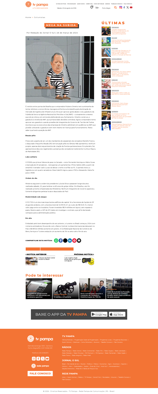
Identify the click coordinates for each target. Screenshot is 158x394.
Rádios (80, 377)
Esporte (123, 364)
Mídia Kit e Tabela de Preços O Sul (87, 368)
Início (63, 377)
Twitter (127, 7)
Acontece (116, 364)
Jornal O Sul (97, 377)
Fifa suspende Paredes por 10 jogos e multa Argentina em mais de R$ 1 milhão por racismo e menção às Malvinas (121, 53)
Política (89, 364)
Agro (109, 364)
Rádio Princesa (78, 353)
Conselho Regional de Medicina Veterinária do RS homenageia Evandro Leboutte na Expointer (120, 32)
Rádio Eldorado (67, 353)
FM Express (99, 353)
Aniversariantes (114, 366)
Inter (70, 366)
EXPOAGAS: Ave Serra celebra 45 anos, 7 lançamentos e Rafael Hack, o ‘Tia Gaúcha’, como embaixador (121, 74)
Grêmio (64, 366)
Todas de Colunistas (57, 249)
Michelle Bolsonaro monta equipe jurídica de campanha (121, 62)
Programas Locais (105, 340)
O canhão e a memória (62, 297)
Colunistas (39, 17)
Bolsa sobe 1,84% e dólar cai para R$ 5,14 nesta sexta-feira (121, 93)
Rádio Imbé (87, 355)
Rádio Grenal (77, 351)
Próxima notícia (83, 254)
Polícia (96, 364)
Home (28, 17)
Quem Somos (81, 3)
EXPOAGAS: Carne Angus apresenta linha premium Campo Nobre (120, 105)
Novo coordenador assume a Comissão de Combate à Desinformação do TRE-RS (92, 295)
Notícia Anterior (36, 254)
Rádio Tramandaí (110, 353)
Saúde (86, 366)
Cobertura (89, 3)
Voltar (33, 249)
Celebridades (78, 366)
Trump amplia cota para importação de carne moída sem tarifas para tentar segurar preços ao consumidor (121, 84)
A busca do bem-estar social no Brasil (46, 258)
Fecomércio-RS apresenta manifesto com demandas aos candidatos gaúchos (38, 295)
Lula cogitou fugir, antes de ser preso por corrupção (72, 259)
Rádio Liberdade (120, 351)
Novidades (105, 377)
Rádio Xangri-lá (76, 355)
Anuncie (107, 3)
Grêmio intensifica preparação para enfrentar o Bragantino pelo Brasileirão (121, 42)
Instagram (120, 7)
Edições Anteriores (68, 368)
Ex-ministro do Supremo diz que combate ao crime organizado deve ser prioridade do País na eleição (121, 116)
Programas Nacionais (120, 340)
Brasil (63, 364)
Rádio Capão (121, 353)
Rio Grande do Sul (73, 364)
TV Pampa (37, 5)
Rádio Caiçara (108, 351)
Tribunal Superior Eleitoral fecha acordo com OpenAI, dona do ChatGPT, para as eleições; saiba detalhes (122, 126)
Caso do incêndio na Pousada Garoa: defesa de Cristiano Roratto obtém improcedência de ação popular (118, 294)
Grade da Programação (90, 340)
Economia (103, 364)
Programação (78, 340)
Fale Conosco (128, 3)
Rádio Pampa (66, 351)
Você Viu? (104, 366)
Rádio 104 (99, 351)
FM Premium (89, 353)
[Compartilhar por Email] (79, 240)
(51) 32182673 (43, 353)
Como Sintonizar (99, 3)
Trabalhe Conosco (117, 3)
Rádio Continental (88, 351)
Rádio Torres (66, 355)
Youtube (131, 7)
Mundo (83, 364)
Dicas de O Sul (94, 366)
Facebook (124, 7)
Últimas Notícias (61, 3)
